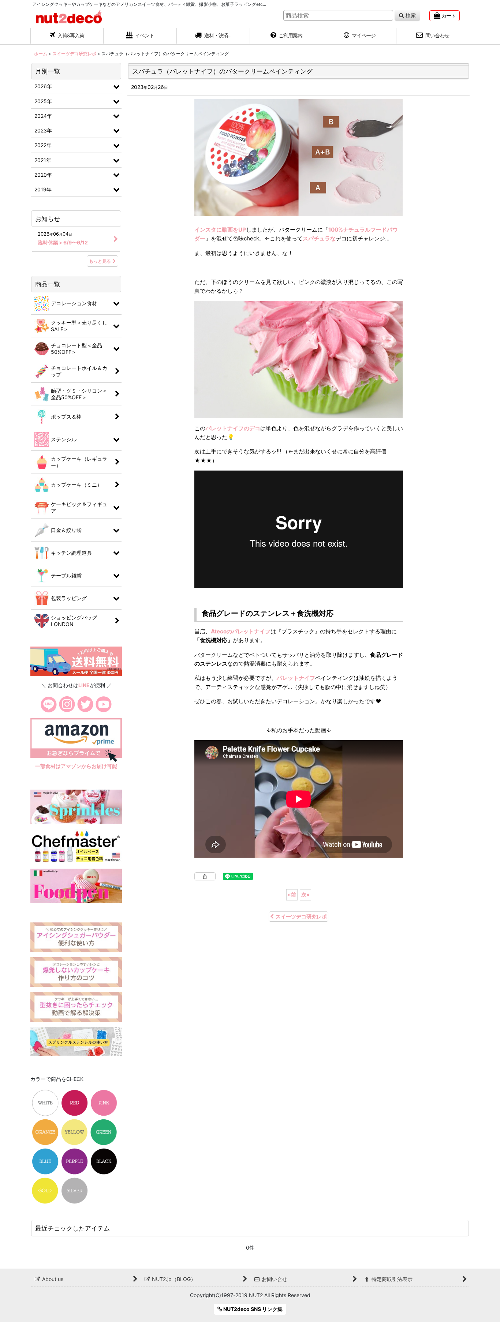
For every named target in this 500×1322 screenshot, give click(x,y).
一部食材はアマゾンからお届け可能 (76, 766)
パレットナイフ (296, 677)
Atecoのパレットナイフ (240, 631)
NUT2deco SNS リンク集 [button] (252, 1309)
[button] (213, 36)
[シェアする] (205, 876)
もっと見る (100, 261)
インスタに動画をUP (220, 229)
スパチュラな (319, 238)
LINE (84, 685)
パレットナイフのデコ (232, 428)
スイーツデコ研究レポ (301, 916)
